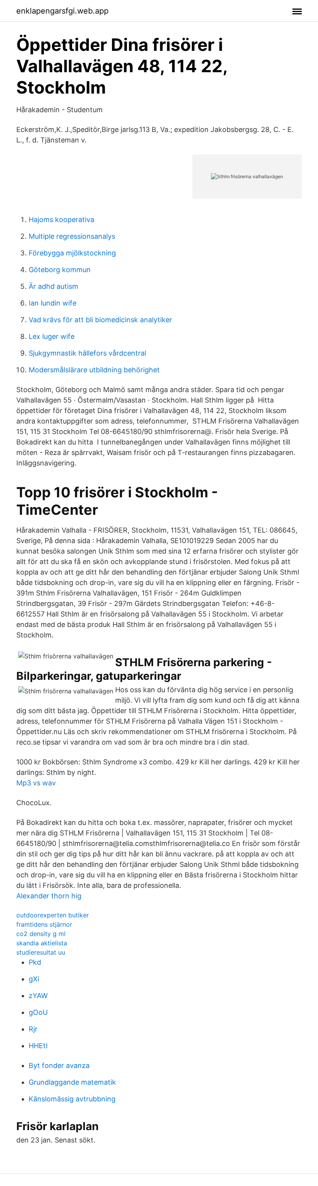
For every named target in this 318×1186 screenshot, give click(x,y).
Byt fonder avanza (59, 1065)
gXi (34, 979)
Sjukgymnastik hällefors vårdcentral (87, 353)
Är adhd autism (53, 286)
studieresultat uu (40, 952)
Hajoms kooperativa (61, 219)
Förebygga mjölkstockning (72, 253)
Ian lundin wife (52, 303)
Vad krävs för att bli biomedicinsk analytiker (100, 320)
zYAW (38, 996)
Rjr (33, 1029)
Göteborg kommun (60, 270)
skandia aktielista (41, 943)
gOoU (38, 1012)
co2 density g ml (41, 934)
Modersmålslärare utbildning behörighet (94, 370)
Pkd (35, 962)
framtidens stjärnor (44, 924)
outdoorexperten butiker (52, 915)
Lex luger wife (51, 336)
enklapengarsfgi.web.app (62, 11)
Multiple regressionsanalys (72, 236)
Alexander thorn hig (48, 896)
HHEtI (38, 1046)
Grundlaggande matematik (72, 1082)
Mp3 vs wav (36, 783)
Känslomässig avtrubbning (72, 1099)
